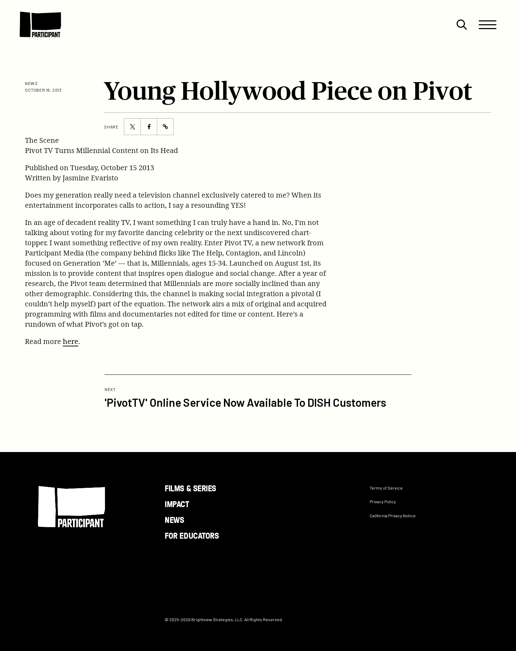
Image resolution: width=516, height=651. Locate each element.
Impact (177, 504)
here (70, 341)
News (174, 519)
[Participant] (40, 25)
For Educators (192, 535)
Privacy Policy (383, 501)
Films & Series (190, 488)
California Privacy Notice (393, 515)
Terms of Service (386, 487)
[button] (461, 24)
